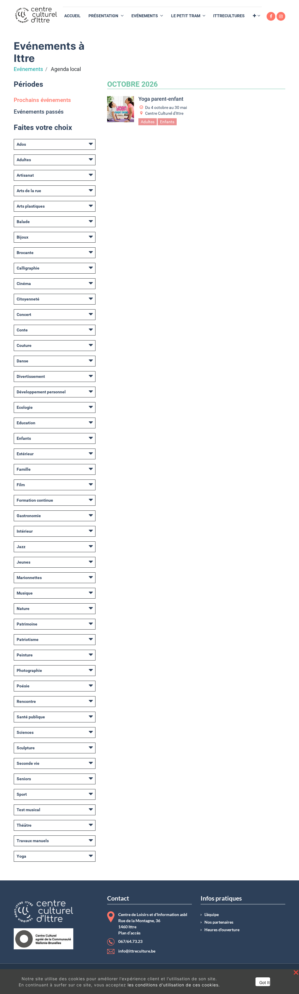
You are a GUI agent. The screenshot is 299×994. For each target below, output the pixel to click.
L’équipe (211, 914)
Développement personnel (41, 392)
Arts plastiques (31, 206)
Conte (22, 330)
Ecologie (25, 407)
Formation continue (35, 500)
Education (26, 422)
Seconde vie (28, 763)
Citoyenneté (28, 299)
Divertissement (31, 376)
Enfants (24, 438)
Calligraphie (28, 268)
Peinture (25, 655)
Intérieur (25, 531)
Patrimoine (27, 624)
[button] (256, 16)
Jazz (21, 546)
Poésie (23, 686)
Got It (264, 982)
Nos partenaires (218, 922)
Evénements (28, 69)
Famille (24, 469)
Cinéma (24, 283)
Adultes (24, 159)
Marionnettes (29, 577)
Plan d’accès (129, 933)
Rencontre (26, 701)
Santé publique (31, 717)
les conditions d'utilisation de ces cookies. (174, 984)
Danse (22, 361)
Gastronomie (29, 515)
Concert (24, 314)
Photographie (29, 670)
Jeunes (23, 562)
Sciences (25, 732)
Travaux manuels (33, 840)
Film (21, 484)
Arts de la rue (29, 190)
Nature (23, 608)
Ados (21, 144)
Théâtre (24, 825)
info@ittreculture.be (136, 951)
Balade (23, 221)
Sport (22, 794)
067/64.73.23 (130, 941)
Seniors (24, 778)
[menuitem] (72, 16)
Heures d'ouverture (221, 929)
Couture (24, 345)
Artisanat (25, 175)
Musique (25, 593)
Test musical (28, 809)
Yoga (21, 856)
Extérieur (25, 453)
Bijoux (22, 237)
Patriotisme (28, 639)
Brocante (25, 252)
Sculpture (26, 748)
